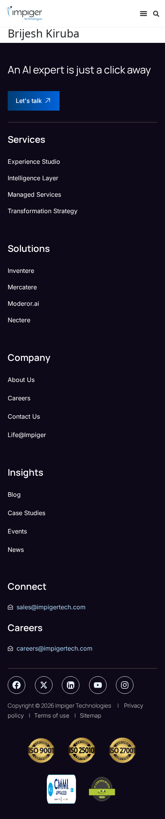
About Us (21, 379)
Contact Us (24, 416)
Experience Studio (34, 161)
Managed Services (34, 194)
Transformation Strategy (43, 211)
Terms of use (51, 715)
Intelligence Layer (33, 178)
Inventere (21, 270)
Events (17, 531)
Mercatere (22, 287)
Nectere (19, 320)
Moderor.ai (23, 303)
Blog (14, 494)
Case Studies (26, 513)
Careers (19, 398)
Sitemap (90, 715)
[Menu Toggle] (143, 13)
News (16, 549)
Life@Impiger (27, 435)
